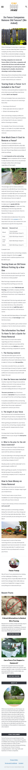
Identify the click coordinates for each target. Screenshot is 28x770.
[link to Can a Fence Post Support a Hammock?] (14, 647)
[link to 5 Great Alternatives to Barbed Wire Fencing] (14, 605)
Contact (21, 763)
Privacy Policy (14, 760)
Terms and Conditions (11, 763)
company (15, 219)
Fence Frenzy (14, 571)
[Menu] (2, 7)
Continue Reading (14, 634)
